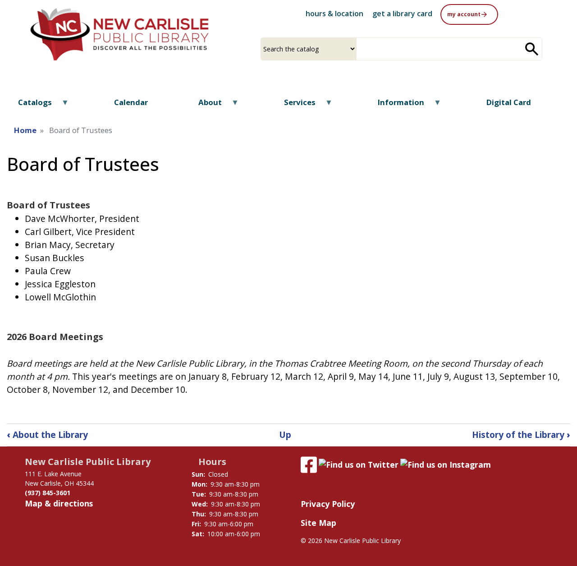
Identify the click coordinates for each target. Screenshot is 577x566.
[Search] (532, 49)
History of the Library (521, 434)
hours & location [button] (334, 13)
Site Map (318, 522)
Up (285, 434)
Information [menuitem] (395, 105)
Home (25, 130)
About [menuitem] (204, 105)
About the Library (47, 434)
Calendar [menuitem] (131, 102)
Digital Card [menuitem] (508, 102)
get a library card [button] (402, 13)
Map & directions (59, 503)
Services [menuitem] (294, 105)
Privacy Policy (328, 503)
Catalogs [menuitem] (29, 105)
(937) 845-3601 (47, 492)
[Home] (119, 34)
